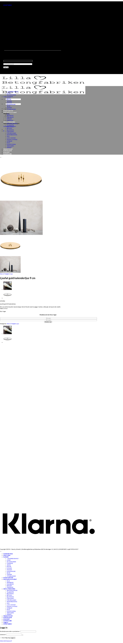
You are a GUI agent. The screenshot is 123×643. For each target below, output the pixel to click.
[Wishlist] (0, 157)
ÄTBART (9, 147)
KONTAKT (6, 152)
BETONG (9, 128)
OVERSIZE (10, 96)
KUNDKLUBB (7, 154)
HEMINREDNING (12, 135)
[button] (7, 5)
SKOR (8, 106)
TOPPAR (9, 107)
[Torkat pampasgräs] (7, 289)
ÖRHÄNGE (10, 120)
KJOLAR (9, 101)
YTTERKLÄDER (11, 109)
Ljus (11, 274)
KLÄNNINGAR (11, 104)
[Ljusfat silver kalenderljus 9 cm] (7, 298)
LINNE (9, 93)
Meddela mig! (48, 322)
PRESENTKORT (8, 149)
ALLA (8, 114)
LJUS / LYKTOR (11, 138)
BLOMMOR (10, 130)
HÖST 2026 (6, 88)
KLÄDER (5, 90)
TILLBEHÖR (10, 125)
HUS (8, 136)
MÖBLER (9, 141)
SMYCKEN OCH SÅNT (10, 112)
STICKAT (9, 103)
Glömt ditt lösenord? (6, 641)
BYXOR (9, 99)
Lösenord (3, 634)
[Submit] (6, 101)
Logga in (13, 637)
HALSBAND (10, 117)
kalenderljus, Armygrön (6, 494)
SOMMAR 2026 (8, 87)
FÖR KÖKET (10, 131)
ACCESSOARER (11, 95)
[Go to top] (0, 551)
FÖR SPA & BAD (11, 133)
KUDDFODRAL (11, 144)
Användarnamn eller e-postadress (10, 631)
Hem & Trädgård (4, 274)
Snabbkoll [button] (3, 491)
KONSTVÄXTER (8, 111)
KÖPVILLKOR (7, 150)
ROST (8, 142)
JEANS (9, 98)
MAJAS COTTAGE (12, 139)
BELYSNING (10, 127)
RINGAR (9, 585)
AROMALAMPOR (12, 123)
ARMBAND (10, 115)
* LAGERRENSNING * (13, 91)
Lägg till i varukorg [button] (5, 499)
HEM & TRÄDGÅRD (9, 122)
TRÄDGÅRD (10, 146)
